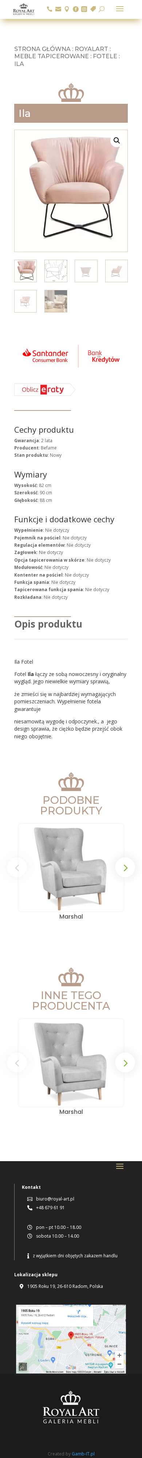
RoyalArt (91, 49)
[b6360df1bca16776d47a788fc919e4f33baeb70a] (45, 394)
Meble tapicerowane (51, 56)
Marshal (71, 916)
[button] (116, 140)
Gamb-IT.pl (83, 1454)
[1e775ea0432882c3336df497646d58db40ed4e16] (71, 369)
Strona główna (42, 49)
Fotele (105, 56)
